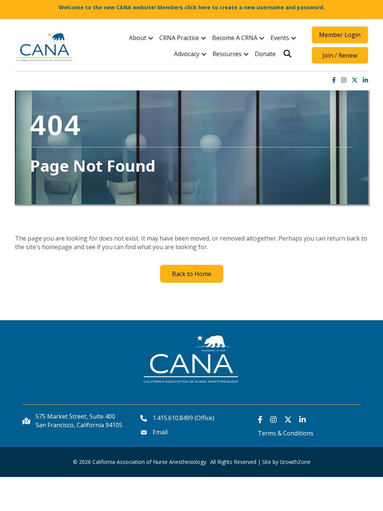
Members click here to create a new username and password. (241, 7)
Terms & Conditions (285, 433)
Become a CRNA (234, 38)
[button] (340, 35)
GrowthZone (295, 461)
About (137, 38)
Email (160, 432)
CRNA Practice (179, 38)
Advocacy (186, 54)
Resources (227, 54)
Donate (265, 54)
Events (279, 38)
